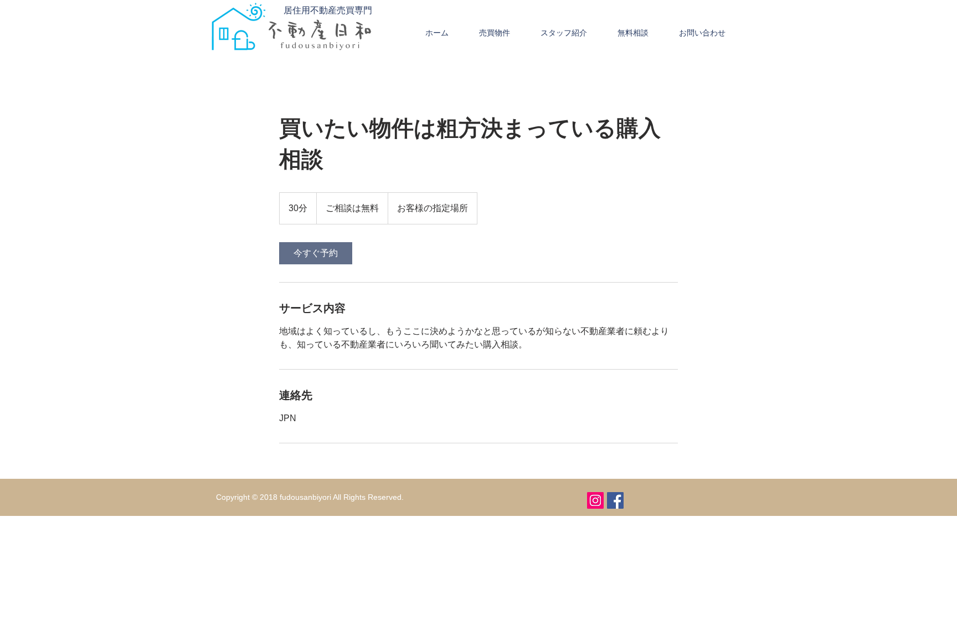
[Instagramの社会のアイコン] (595, 500)
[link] (315, 253)
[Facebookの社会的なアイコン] (615, 500)
